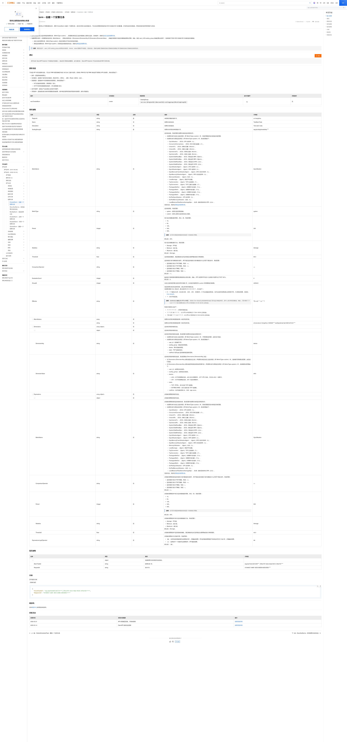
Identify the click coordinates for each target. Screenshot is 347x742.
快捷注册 (11, 29)
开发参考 (41, 12)
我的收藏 (317, 21)
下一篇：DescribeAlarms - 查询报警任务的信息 (305, 633)
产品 (23, 3)
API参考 (48, 12)
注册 (336, 3)
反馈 (178, 641)
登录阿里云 (27, 29)
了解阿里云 (59, 3)
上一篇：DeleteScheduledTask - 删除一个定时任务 (45, 633)
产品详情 (308, 21)
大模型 (18, 3)
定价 (39, 3)
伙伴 (49, 3)
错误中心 (34, 607)
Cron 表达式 (170, 294)
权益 (34, 3)
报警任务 (73, 12)
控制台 (332, 3)
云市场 (44, 3)
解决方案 (29, 3)
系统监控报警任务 (82, 43)
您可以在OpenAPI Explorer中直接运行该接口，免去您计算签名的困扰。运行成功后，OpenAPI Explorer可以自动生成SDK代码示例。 (71, 61)
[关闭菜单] (3, 3)
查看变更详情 (238, 621)
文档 (324, 3)
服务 (53, 3)
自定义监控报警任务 (109, 36)
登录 (343, 3)
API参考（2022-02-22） (57, 12)
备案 (328, 3)
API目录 (67, 12)
